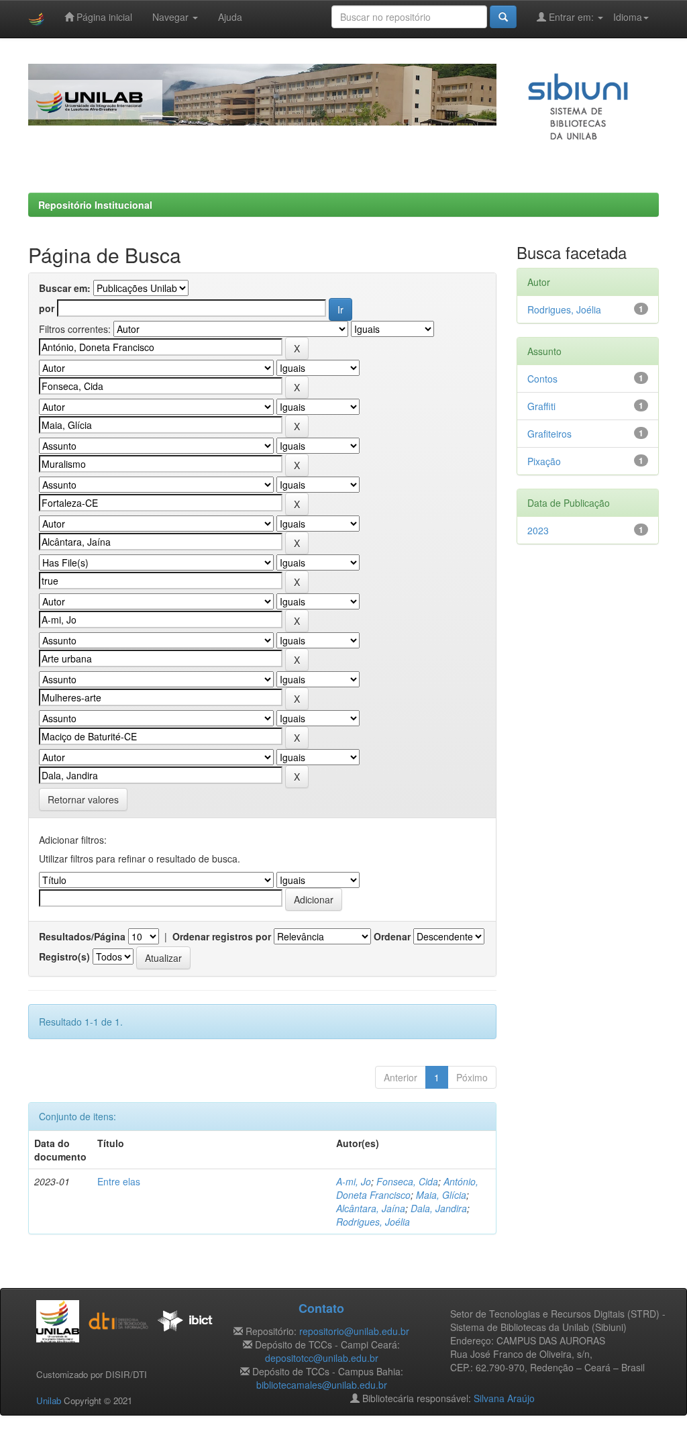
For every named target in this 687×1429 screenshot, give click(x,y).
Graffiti (541, 406)
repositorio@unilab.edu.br (354, 1331)
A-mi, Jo (353, 1181)
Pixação (544, 461)
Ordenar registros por (221, 936)
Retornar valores (83, 799)
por (46, 308)
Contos (542, 378)
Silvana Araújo (504, 1398)
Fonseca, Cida (407, 1181)
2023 (538, 530)
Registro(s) (64, 956)
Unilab (48, 1400)
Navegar (171, 16)
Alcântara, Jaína (370, 1208)
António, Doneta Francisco (407, 1188)
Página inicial (103, 16)
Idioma (627, 16)
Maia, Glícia (441, 1194)
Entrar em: (571, 16)
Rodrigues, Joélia (373, 1221)
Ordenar (392, 936)
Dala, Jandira (439, 1208)
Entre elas (118, 1181)
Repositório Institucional (95, 204)
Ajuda (230, 16)
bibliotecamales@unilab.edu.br (321, 1384)
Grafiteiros (549, 433)
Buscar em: (65, 288)
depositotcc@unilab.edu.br (321, 1358)
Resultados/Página (82, 936)
